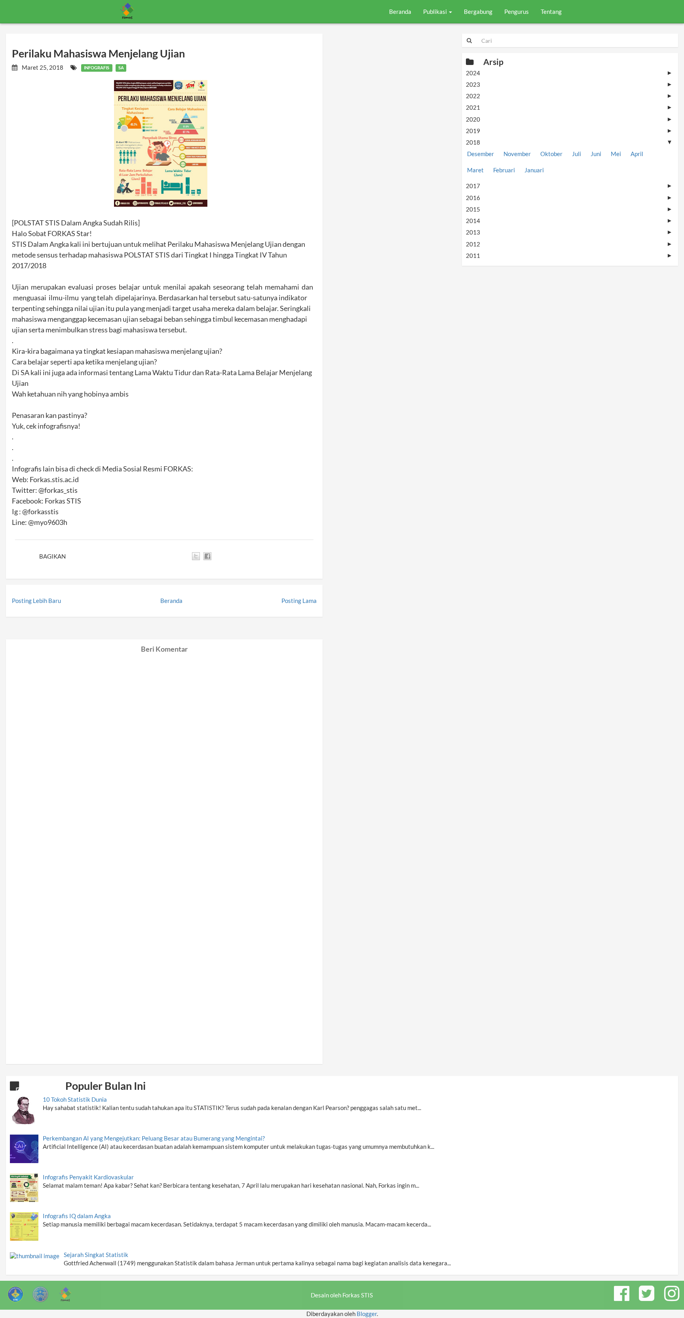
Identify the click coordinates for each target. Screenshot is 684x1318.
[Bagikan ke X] (196, 556)
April (637, 153)
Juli (576, 153)
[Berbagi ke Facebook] (207, 556)
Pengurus (516, 11)
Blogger (367, 1313)
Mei (616, 153)
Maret (475, 170)
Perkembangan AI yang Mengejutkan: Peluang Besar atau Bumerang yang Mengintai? (154, 1138)
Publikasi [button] (435, 11)
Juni (596, 153)
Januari (534, 170)
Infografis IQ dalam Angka (77, 1215)
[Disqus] (164, 752)
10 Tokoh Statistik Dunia (75, 1099)
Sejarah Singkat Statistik (96, 1254)
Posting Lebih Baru (36, 600)
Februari (504, 170)
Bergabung (478, 11)
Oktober (551, 153)
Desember (480, 153)
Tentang (551, 11)
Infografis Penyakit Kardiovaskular (88, 1177)
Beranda (400, 11)
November (517, 153)
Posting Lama (299, 600)
